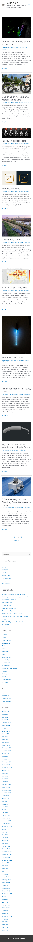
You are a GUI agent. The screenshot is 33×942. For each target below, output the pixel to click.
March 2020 (5, 877)
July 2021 (5, 832)
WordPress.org (6, 701)
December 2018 (6, 910)
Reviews (4, 674)
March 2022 (5, 812)
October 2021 (6, 823)
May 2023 (5, 776)
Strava (4, 567)
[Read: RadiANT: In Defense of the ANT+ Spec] (16, 27)
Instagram (5, 569)
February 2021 (6, 846)
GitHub (4, 572)
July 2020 (5, 865)
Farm (3, 654)
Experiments (25, 360)
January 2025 (6, 745)
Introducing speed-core (14, 140)
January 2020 (6, 882)
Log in (4, 692)
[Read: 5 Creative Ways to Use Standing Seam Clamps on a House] (16, 486)
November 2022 (6, 793)
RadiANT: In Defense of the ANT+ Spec (13, 594)
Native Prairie (6, 662)
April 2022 (5, 809)
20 (22, 537)
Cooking (4, 634)
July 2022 (5, 801)
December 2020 (7, 851)
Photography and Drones (9, 668)
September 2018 (7, 916)
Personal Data (23, 47)
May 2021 (5, 837)
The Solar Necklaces (12, 357)
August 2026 (6, 711)
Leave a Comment (7, 47)
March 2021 (5, 843)
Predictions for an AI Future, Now (12, 613)
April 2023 (5, 779)
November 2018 (6, 913)
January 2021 (6, 849)
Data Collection (6, 640)
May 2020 (5, 871)
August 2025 (5, 734)
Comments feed (6, 698)
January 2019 (6, 907)
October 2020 (6, 857)
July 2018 (5, 922)
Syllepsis (12, 3)
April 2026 (5, 720)
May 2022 (5, 807)
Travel (4, 677)
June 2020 (5, 868)
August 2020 (6, 863)
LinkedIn (4, 581)
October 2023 (6, 765)
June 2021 (5, 835)
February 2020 (6, 880)
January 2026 (6, 725)
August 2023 (6, 770)
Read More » (5, 69)
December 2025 (6, 728)
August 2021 (5, 829)
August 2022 (5, 798)
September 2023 (7, 767)
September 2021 (7, 826)
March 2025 (5, 742)
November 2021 (6, 821)
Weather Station (6, 578)
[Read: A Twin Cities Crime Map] (16, 276)
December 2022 (6, 790)
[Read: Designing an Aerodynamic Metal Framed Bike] (16, 84)
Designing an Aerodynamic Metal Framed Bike (15, 98)
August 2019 (5, 896)
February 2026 (6, 722)
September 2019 (7, 894)
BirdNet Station (6, 575)
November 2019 (6, 888)
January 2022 (6, 818)
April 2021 (5, 840)
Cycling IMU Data (11, 239)
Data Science (18, 143)
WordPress (5, 682)
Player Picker (6, 584)
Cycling (16, 47)
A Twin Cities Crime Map (14, 287)
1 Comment (5, 394)
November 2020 (7, 854)
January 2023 (6, 787)
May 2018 (5, 927)
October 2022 (6, 795)
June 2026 (5, 714)
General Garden (6, 657)
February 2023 (6, 784)
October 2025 (6, 731)
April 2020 (5, 874)
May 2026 (5, 717)
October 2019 (6, 891)
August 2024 (6, 753)
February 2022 (6, 815)
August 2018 (5, 919)
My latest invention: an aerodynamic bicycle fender (16, 446)
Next (16, 540)
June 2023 (5, 773)
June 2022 (5, 804)
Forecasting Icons (11, 188)
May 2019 (5, 902)
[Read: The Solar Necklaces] (16, 335)
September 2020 (7, 860)
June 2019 (5, 899)
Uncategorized (18, 242)
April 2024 (5, 759)
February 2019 (6, 905)
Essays (21, 102)
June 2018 (5, 924)
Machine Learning (7, 660)
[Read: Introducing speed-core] (16, 132)
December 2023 (7, 762)
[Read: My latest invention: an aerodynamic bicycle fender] (16, 431)
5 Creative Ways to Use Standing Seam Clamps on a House (16, 502)
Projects (4, 671)
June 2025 (5, 739)
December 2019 (6, 885)
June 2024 (5, 756)
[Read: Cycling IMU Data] (16, 225)
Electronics (17, 360)
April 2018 (5, 930)
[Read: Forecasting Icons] (16, 178)
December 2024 (7, 748)
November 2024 (7, 751)
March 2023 (5, 781)
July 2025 (5, 736)
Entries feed (5, 695)
